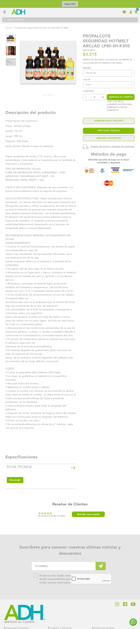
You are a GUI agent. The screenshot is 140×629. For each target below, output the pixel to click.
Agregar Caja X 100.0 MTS (108, 120)
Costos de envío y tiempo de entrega (112, 146)
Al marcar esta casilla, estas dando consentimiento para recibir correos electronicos (55, 579)
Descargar (15, 480)
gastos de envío (119, 59)
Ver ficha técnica (109, 130)
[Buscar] (5, 19)
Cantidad (88, 91)
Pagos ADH (69, 4)
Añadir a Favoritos (108, 138)
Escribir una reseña (88, 514)
